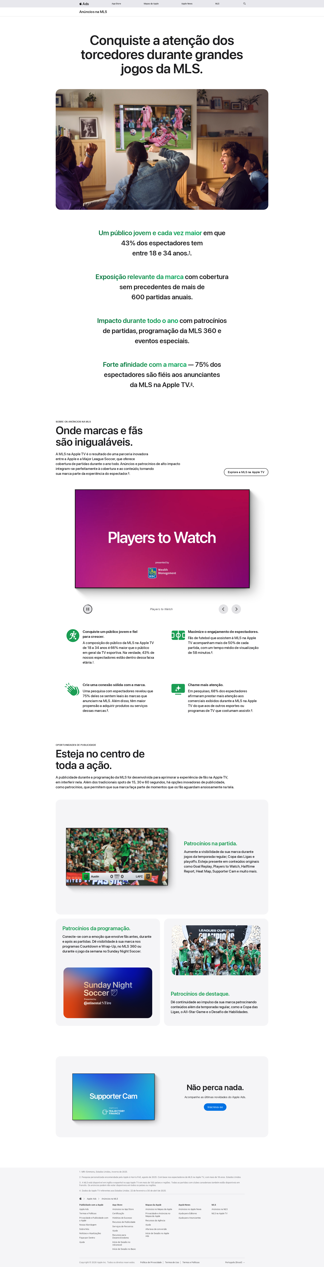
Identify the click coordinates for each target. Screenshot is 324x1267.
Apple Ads (84, 1209)
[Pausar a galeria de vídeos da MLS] (87, 609)
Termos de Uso (172, 1262)
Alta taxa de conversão (156, 1229)
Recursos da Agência (155, 1220)
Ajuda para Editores (188, 1213)
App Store (116, 4)
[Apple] (80, 1198)
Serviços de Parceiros (122, 1226)
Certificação (118, 1213)
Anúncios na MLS (93, 12)
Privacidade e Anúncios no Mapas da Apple (157, 1214)
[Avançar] (236, 609)
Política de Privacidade (151, 1262)
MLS (217, 4)
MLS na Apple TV (219, 1213)
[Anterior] (223, 609)
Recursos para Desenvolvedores (120, 1236)
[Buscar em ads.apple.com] (244, 3)
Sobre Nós (84, 1229)
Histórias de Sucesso (122, 1218)
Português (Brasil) (233, 1262)
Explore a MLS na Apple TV (246, 472)
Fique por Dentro (87, 1238)
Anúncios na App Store (122, 1209)
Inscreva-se (215, 1107)
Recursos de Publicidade (123, 1222)
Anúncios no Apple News (190, 1209)
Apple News (186, 4)
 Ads (84, 4)
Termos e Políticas (87, 1213)
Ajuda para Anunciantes (190, 1218)
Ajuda (82, 1242)
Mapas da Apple (151, 4)
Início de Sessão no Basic (124, 1249)
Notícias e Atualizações (90, 1233)
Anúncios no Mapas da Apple (158, 1209)
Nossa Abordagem (87, 1225)
